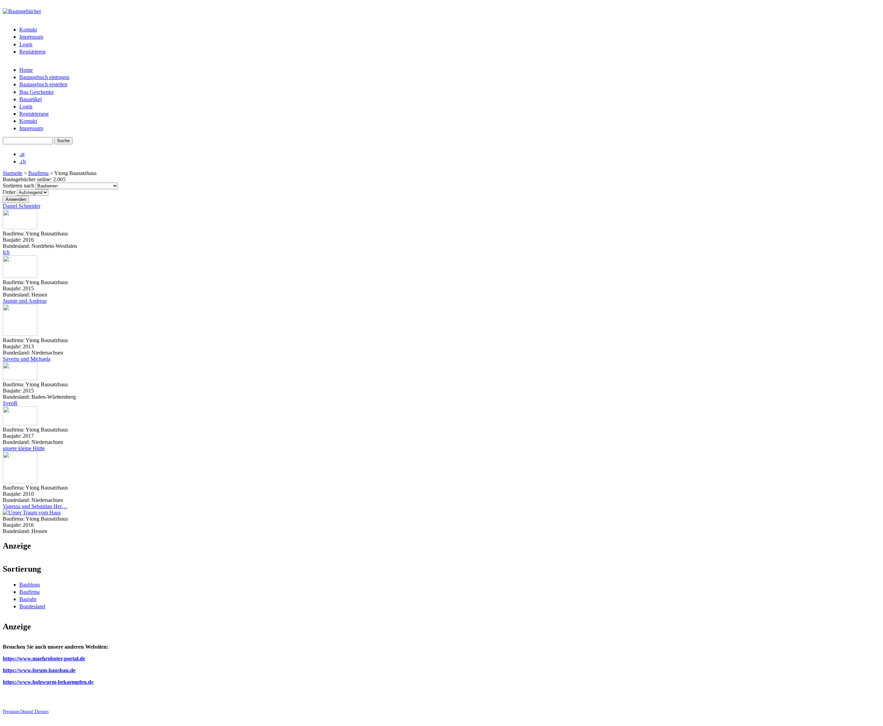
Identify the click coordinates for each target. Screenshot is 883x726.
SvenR (10, 403)
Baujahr (28, 599)
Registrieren (32, 52)
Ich (6, 252)
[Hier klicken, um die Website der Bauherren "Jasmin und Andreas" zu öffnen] (20, 334)
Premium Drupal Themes (26, 711)
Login (25, 44)
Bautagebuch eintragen (44, 77)
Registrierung (34, 114)
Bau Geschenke (36, 92)
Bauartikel (30, 99)
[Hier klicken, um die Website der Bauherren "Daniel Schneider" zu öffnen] (20, 227)
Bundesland (32, 606)
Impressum (31, 37)
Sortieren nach (19, 185)
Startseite (12, 173)
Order (10, 192)
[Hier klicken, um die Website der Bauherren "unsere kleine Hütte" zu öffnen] (20, 481)
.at (21, 154)
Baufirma (38, 173)
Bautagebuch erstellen (43, 84)
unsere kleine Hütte (24, 448)
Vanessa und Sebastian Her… (35, 506)
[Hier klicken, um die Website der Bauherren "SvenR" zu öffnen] (20, 423)
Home (26, 70)
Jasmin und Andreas (25, 301)
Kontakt (28, 29)
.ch (22, 161)
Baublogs (29, 585)
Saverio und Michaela (26, 359)
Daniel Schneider (21, 206)
